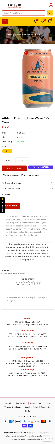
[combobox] (23, 12)
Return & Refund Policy (40, 403)
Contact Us (46, 407)
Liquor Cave (31, 416)
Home (10, 35)
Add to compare (31, 175)
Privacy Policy (20, 403)
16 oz (7, 151)
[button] (4, 6)
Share (7, 194)
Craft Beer (21, 133)
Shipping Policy (31, 407)
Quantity (6, 160)
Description (11, 206)
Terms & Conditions (12, 407)
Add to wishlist (12, 175)
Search (8, 403)
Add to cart (14, 168)
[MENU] (4, 6)
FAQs (27, 411)
